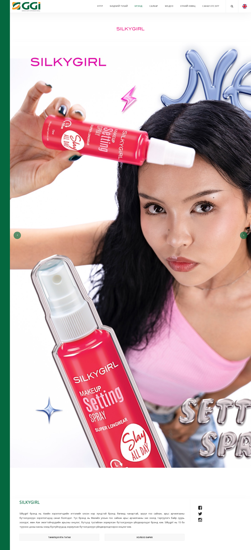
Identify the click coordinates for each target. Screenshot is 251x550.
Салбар (153, 6)
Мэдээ (169, 6)
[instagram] (200, 520)
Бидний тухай (119, 6)
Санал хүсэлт (210, 6)
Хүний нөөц (187, 6)
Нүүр (100, 6)
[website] (200, 502)
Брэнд (138, 6)
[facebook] (200, 508)
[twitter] (200, 514)
